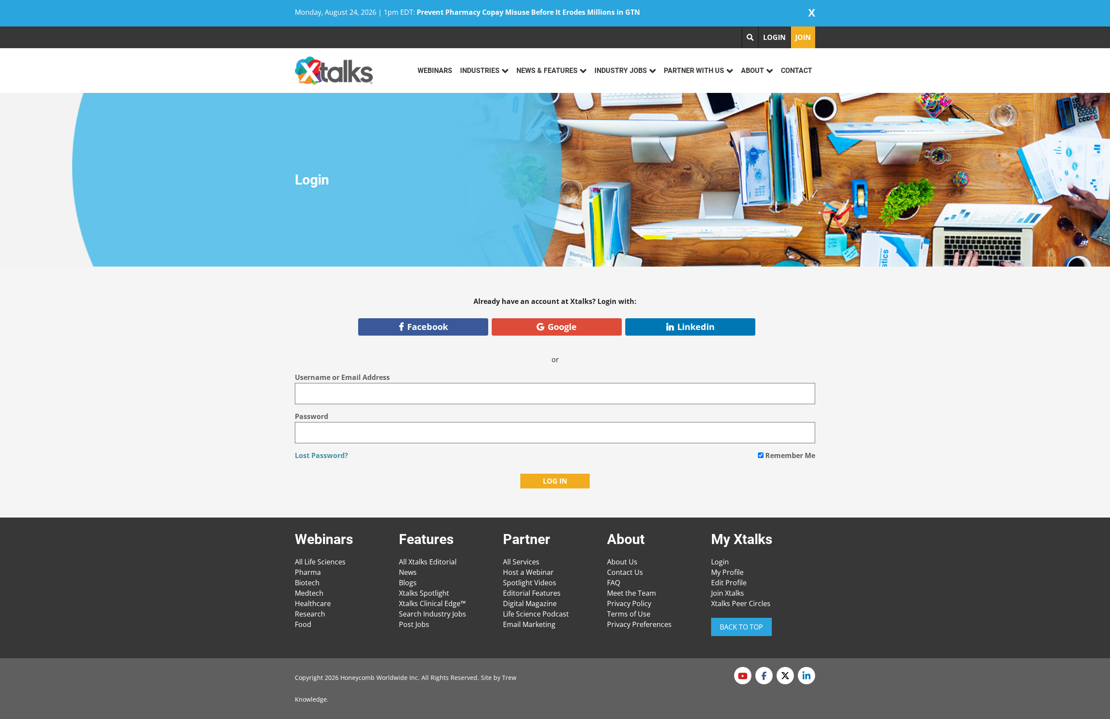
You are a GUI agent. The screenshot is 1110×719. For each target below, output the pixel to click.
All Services (521, 562)
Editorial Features (532, 593)
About (752, 70)
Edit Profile (729, 582)
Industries (480, 70)
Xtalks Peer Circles (740, 603)
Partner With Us (694, 70)
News (408, 572)
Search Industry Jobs (432, 614)
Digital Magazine (530, 603)
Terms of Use (628, 614)
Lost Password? (321, 455)
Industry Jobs (620, 70)
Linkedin (696, 327)
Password (311, 416)
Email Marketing (529, 624)
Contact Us (625, 572)
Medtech (309, 593)
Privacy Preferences (639, 624)
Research (310, 614)
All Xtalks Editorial (428, 562)
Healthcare (313, 603)
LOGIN (774, 37)
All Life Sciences (320, 562)
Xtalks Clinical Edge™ (432, 603)
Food (303, 624)
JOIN (803, 37)
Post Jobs (414, 624)
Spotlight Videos (529, 582)
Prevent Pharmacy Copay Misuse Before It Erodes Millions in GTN (528, 12)
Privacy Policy (629, 603)
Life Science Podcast (536, 614)
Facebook (427, 327)
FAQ (613, 582)
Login (720, 562)
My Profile (727, 572)
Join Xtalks (727, 593)
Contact (796, 70)
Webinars (435, 70)
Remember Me (789, 455)
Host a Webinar (528, 572)
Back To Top (741, 627)
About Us (622, 562)
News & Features (547, 70)
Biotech (307, 582)
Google (562, 327)
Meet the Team (631, 593)
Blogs (408, 582)
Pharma (308, 572)
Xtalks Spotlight (424, 593)
